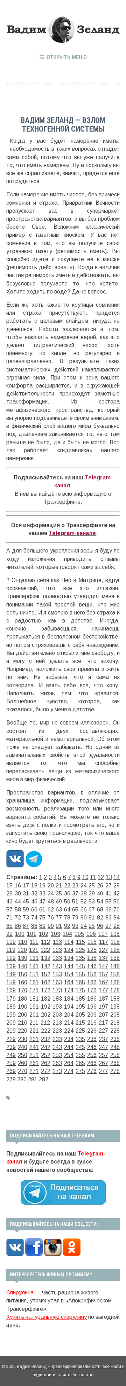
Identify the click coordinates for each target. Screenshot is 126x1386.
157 (103, 974)
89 (42, 926)
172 (45, 990)
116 (92, 942)
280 (22, 1079)
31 (26, 893)
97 (108, 926)
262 (45, 1063)
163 (57, 982)
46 (34, 902)
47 (42, 902)
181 (34, 999)
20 (51, 885)
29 (9, 893)
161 (34, 982)
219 (11, 1031)
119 (10, 950)
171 (34, 990)
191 (34, 1007)
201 (34, 1015)
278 (115, 1071)
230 (22, 1039)
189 (11, 1007)
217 (103, 1023)
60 (34, 910)
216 (92, 1023)
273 (57, 1071)
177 (103, 990)
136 (92, 958)
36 (67, 893)
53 (92, 902)
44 (18, 902)
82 (100, 918)
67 (92, 910)
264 (69, 1063)
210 (22, 1023)
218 (115, 1023)
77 (59, 918)
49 (59, 902)
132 (45, 958)
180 (22, 999)
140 (22, 966)
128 (115, 950)
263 (57, 1063)
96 (100, 926)
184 (69, 999)
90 (51, 926)
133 (57, 958)
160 (22, 982)
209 (11, 1023)
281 (32, 1079)
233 (57, 1039)
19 (42, 885)
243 (57, 1047)
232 (45, 1039)
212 (45, 1023)
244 (69, 1047)
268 (115, 1063)
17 (26, 885)
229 (11, 1039)
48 (51, 902)
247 (103, 1047)
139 (11, 966)
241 (34, 1047)
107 (103, 934)
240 (22, 1047)
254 (69, 1055)
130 (22, 958)
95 (92, 926)
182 (45, 999)
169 (11, 990)
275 (80, 1071)
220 (22, 1031)
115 (80, 942)
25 (92, 885)
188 (115, 999)
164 (69, 982)
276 (92, 1071)
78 (67, 918)
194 (69, 1007)
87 (26, 926)
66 (83, 910)
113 (57, 942)
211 (33, 1023)
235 (80, 1039)
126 (92, 950)
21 (59, 885)
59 (26, 910)
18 (34, 885)
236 (92, 1039)
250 (22, 1055)
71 (9, 918)
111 (34, 942)
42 (116, 893)
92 (67, 926)
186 (92, 999)
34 (51, 893)
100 (19, 934)
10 (85, 877)
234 (69, 1039)
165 (80, 982)
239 (11, 1047)
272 (45, 1071)
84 (116, 918)
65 (75, 910)
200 (22, 1015)
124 (69, 950)
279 (11, 1079)
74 (34, 918)
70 (116, 910)
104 (67, 934)
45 (26, 902)
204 (69, 1015)
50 (67, 902)
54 (100, 902)
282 (43, 1079)
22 (67, 885)
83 (108, 918)
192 (45, 1007)
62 (51, 910)
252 (45, 1055)
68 (100, 910)
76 (51, 918)
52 (83, 902)
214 (69, 1023)
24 (83, 885)
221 (34, 1031)
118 (115, 942)
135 (80, 958)
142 (45, 966)
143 (57, 966)
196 (92, 1007)
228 (115, 1031)
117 (103, 942)
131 (34, 958)
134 (69, 958)
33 (42, 893)
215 (80, 1023)
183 (57, 999)
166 (92, 982)
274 (69, 1071)
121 (33, 950)
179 (11, 999)
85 (9, 926)
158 (115, 974)
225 (80, 1031)
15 (9, 885)
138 (115, 958)
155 (80, 974)
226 (92, 1031)
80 (83, 918)
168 (115, 982)
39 (92, 893)
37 (75, 893)
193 (57, 1007)
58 (18, 910)
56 (116, 902)
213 (57, 1023)
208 (115, 1015)
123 (57, 950)
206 (92, 1015)
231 (34, 1039)
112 (45, 942)
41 (108, 893)
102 (43, 934)
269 (11, 1071)
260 (22, 1063)
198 (115, 1007)
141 (34, 966)
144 (69, 966)
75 (42, 918)
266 (92, 1063)
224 (69, 1031)
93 (75, 926)
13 (109, 877)
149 (11, 974)
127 (103, 950)
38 (83, 893)
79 (75, 918)
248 (115, 1047)
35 (59, 893)
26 (100, 885)
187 (103, 999)
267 (103, 1063)
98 (116, 926)
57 (9, 910)
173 (57, 990)
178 (115, 990)
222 (45, 1031)
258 (115, 1055)
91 (59, 926)
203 (57, 1015)
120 (22, 950)
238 (115, 1039)
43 (9, 902)
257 (103, 1055)
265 (80, 1063)
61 (42, 910)
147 (103, 966)
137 (103, 958)
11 (93, 877)
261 (34, 1063)
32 (34, 893)
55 (108, 902)
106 (91, 934)
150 (22, 974)
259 (11, 1063)
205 (80, 1015)
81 (92, 918)
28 (116, 885)
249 (11, 1055)
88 (34, 926)
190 (22, 1007)
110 (22, 942)
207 (103, 1015)
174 (69, 990)
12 (101, 877)
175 (80, 990)
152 (45, 974)
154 (69, 974)
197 (103, 1007)
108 (115, 934)
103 (55, 934)
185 (80, 999)
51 (75, 902)
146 (92, 966)
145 (80, 966)
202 (45, 1015)
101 (31, 934)
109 (11, 942)
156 (92, 974)
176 (92, 990)
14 (116, 877)
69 (108, 910)
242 (45, 1047)
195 (80, 1007)
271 (34, 1071)
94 (83, 926)
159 (11, 982)
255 (80, 1055)
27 (108, 885)
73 (26, 918)
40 (100, 893)
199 (11, 1015)
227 (103, 1031)
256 (92, 1055)
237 (103, 1039)
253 (57, 1055)
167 (103, 982)
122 (45, 950)
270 (22, 1071)
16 (18, 885)
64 (67, 910)
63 (59, 910)
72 (18, 918)
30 (18, 893)
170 (22, 990)
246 (92, 1047)
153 (57, 974)
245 (80, 1047)
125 (80, 950)
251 (34, 1055)
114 (69, 942)
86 (18, 926)
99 (9, 934)
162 (45, 982)
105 (79, 934)
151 (34, 974)
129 (11, 958)
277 (103, 1071)
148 (115, 966)
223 (57, 1031)
